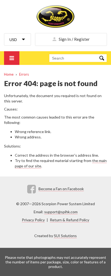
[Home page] (55, 16)
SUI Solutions (65, 235)
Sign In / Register (74, 39)
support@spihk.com (61, 211)
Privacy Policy (33, 220)
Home (8, 74)
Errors (24, 74)
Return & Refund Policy (69, 220)
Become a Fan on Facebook (61, 188)
